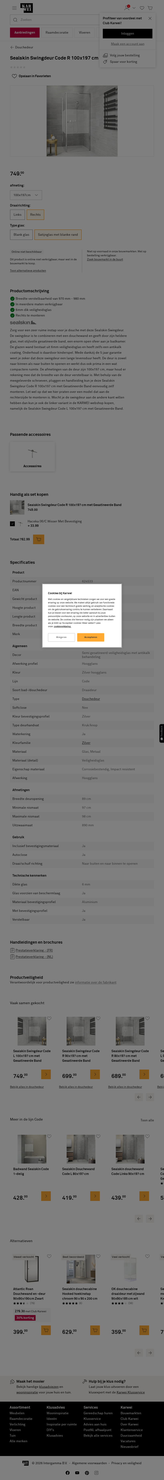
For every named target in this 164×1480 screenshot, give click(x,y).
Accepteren (90, 637)
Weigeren (61, 637)
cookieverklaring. (62, 627)
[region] (82, 616)
